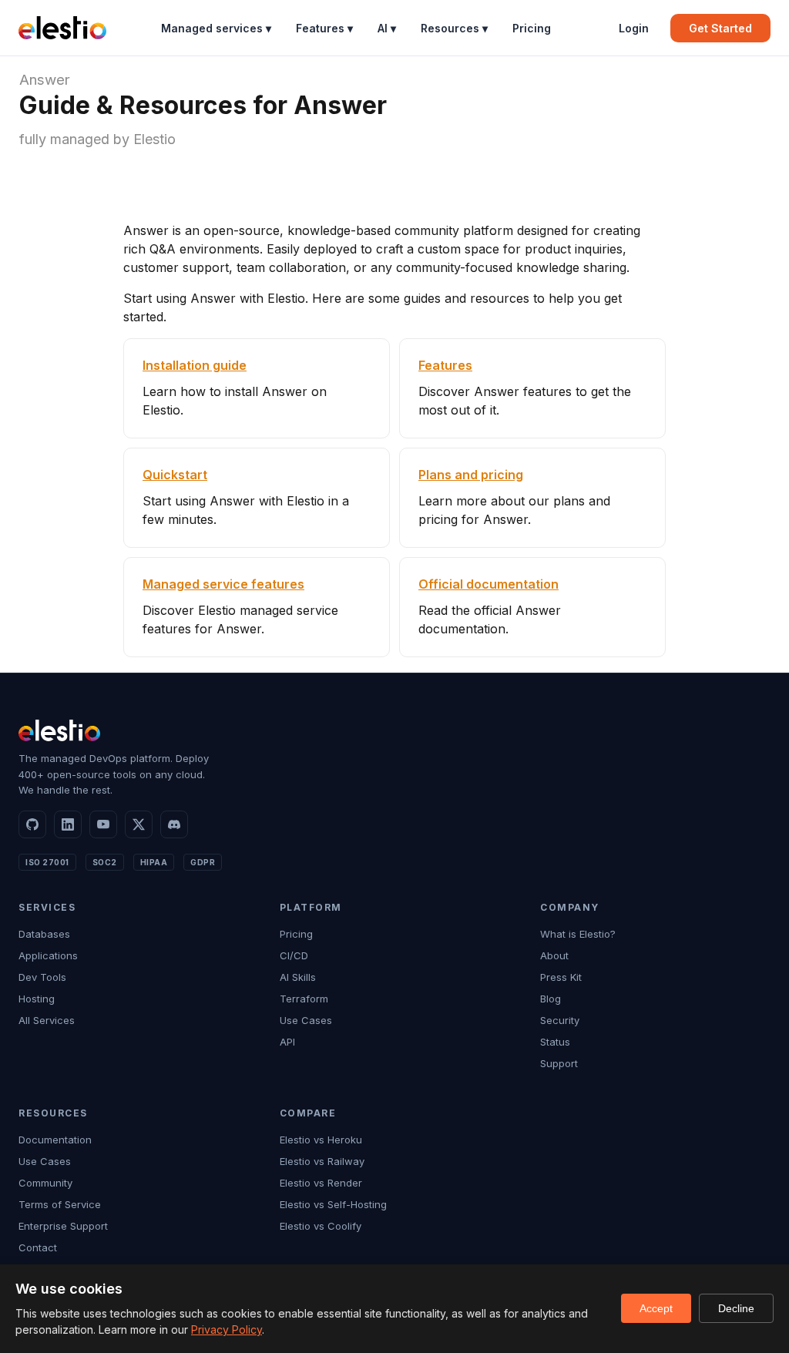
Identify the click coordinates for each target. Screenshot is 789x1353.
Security (559, 1020)
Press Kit (561, 977)
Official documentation (488, 584)
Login (634, 28)
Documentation (55, 1139)
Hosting (36, 998)
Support (559, 1063)
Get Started (720, 28)
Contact (37, 1247)
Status (555, 1042)
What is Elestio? (578, 934)
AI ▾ (387, 28)
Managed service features (223, 584)
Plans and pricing (470, 474)
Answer (44, 80)
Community (45, 1183)
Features (445, 365)
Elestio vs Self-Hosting (333, 1204)
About (554, 955)
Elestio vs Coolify (320, 1226)
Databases (44, 934)
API (287, 1042)
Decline (736, 1308)
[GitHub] (32, 824)
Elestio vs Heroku (321, 1139)
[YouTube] (103, 824)
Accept (656, 1308)
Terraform (304, 998)
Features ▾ (324, 28)
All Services (46, 1020)
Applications (48, 955)
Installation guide (195, 365)
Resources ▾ (454, 28)
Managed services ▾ (216, 28)
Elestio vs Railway (322, 1161)
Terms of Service (59, 1204)
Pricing (531, 28)
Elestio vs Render (321, 1183)
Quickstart (175, 474)
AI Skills (298, 977)
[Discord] (174, 824)
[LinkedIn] (68, 824)
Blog (550, 998)
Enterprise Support (63, 1226)
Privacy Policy (226, 1329)
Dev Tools (42, 977)
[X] (139, 824)
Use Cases (306, 1020)
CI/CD (294, 955)
